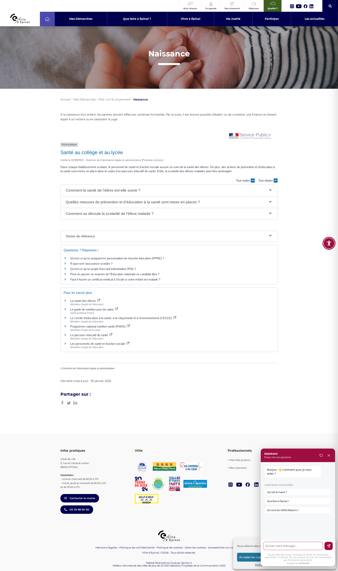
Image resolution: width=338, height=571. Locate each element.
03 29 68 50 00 (79, 509)
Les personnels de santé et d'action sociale (98, 343)
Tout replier (243, 180)
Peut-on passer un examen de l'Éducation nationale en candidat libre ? (114, 274)
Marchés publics (240, 460)
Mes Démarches (85, 99)
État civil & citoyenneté (114, 99)
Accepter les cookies (252, 557)
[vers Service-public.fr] (250, 136)
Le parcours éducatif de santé (89, 335)
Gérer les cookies (195, 547)
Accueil (65, 99)
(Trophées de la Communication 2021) (203, 565)
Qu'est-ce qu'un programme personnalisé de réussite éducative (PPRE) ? (117, 258)
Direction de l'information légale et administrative (88, 368)
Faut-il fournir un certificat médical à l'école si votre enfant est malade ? (115, 279)
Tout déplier (266, 180)
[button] (169, 190)
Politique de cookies (169, 547)
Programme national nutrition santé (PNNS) (98, 326)
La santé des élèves (83, 300)
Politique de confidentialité (137, 547)
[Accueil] (47, 19)
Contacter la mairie (82, 498)
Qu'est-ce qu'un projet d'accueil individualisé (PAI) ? (103, 269)
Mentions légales (106, 547)
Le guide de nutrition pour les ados (92, 309)
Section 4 (186, 562)
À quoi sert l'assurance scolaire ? (91, 263)
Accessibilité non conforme (225, 547)
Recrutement (238, 467)
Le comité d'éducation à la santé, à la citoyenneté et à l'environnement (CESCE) (121, 318)
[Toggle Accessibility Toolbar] (329, 243)
